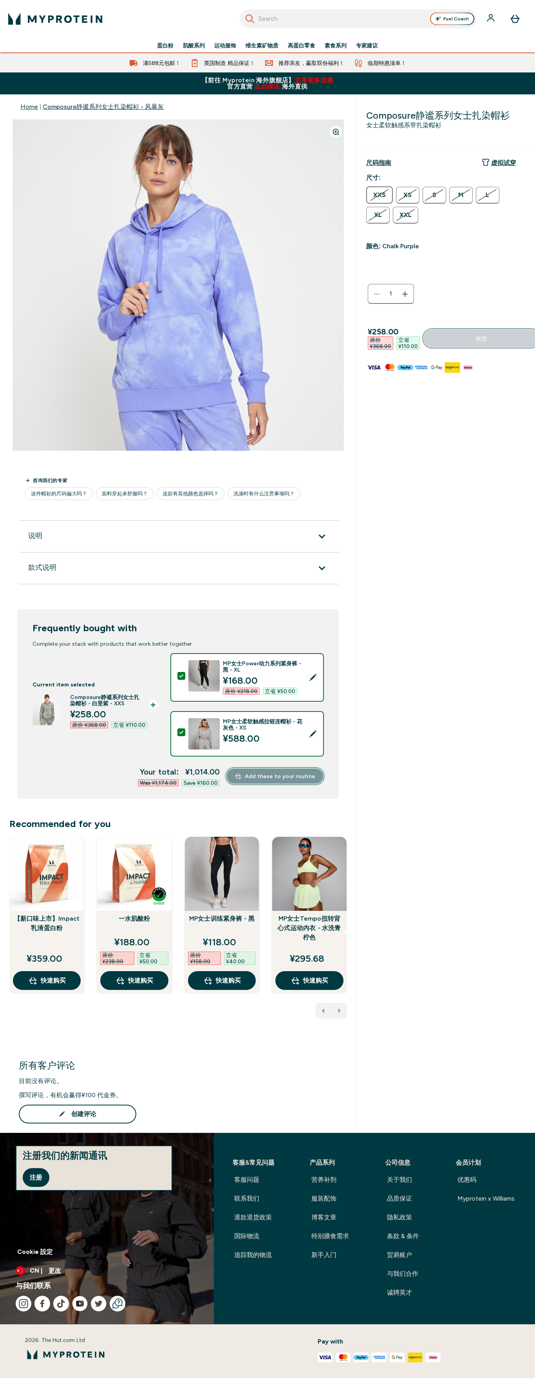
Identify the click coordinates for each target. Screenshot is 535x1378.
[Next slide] (345, 932)
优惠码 (466, 1179)
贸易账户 (399, 1255)
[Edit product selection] (313, 677)
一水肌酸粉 (134, 918)
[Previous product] (323, 1011)
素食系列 (336, 45)
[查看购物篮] (515, 19)
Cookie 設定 (35, 1251)
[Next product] (339, 1011)
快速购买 (53, 980)
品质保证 (399, 1198)
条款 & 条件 (403, 1236)
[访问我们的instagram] (23, 1303)
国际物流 (246, 1236)
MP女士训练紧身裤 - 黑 (222, 918)
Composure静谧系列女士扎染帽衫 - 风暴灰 (103, 106)
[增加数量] (405, 294)
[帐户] (491, 18)
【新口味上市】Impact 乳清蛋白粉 (47, 923)
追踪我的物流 (253, 1255)
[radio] (379, 195)
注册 (36, 1177)
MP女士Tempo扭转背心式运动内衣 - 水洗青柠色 (309, 928)
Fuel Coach (456, 19)
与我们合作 (402, 1273)
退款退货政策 (253, 1217)
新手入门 (323, 1255)
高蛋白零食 (301, 45)
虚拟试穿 (503, 162)
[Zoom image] (336, 132)
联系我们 (246, 1198)
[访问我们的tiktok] (61, 1303)
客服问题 (246, 1179)
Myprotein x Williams (486, 1198)
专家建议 (367, 45)
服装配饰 (323, 1198)
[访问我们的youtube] (80, 1303)
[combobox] (358, 18)
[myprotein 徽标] (55, 19)
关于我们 (399, 1179)
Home (29, 106)
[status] (390, 294)
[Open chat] (117, 1303)
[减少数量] (376, 294)
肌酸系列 (194, 45)
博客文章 (323, 1217)
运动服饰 (225, 45)
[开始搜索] (249, 18)
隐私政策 (399, 1217)
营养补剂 (323, 1179)
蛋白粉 (165, 45)
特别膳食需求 (330, 1236)
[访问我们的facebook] (42, 1303)
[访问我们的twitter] (99, 1303)
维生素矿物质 (262, 45)
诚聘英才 (399, 1292)
